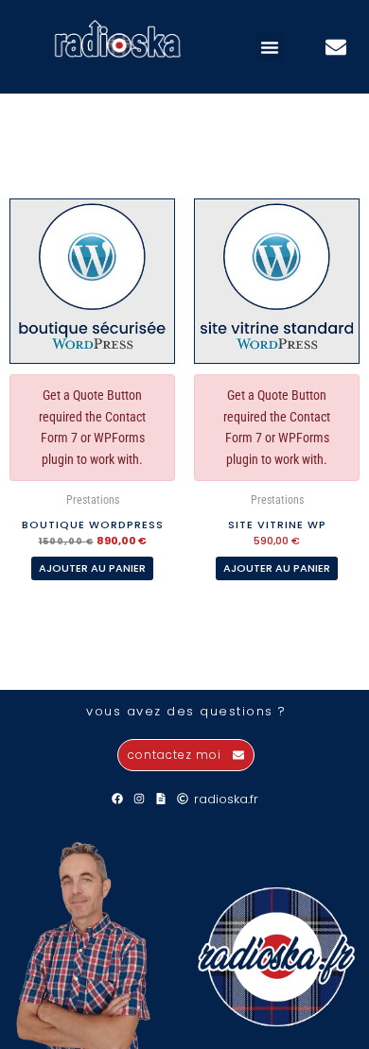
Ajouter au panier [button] (92, 568)
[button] (269, 47)
